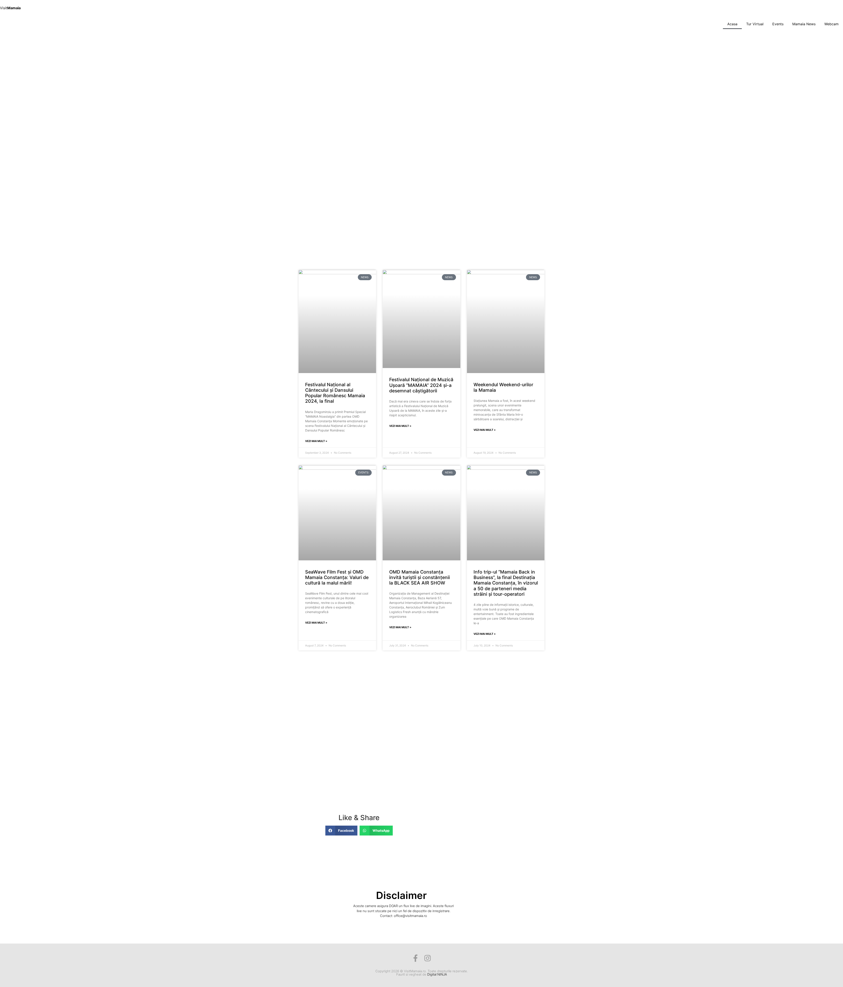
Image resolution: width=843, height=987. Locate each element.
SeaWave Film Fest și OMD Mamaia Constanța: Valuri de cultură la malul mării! (337, 577)
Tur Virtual (755, 24)
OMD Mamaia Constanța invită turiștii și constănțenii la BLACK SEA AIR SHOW (419, 577)
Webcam (831, 24)
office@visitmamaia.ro (410, 916)
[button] (341, 830)
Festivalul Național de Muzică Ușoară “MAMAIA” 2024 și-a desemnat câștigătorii (421, 385)
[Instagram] (427, 958)
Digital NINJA (437, 974)
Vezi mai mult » (316, 441)
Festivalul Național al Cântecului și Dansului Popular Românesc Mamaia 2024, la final (335, 393)
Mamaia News (804, 24)
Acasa (732, 24)
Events (778, 24)
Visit (10, 8)
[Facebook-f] (415, 958)
